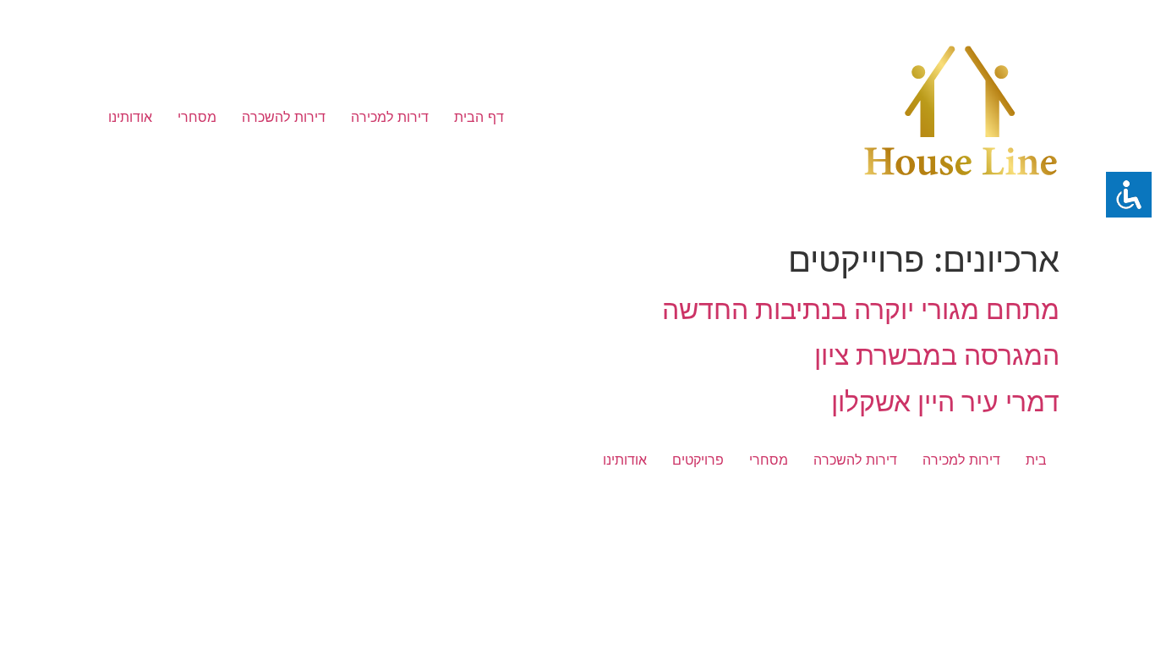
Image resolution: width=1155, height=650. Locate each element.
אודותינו (130, 116)
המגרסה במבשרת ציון (936, 355)
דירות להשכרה (284, 116)
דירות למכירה (390, 116)
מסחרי (197, 116)
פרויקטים (698, 459)
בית (1036, 459)
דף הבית (479, 116)
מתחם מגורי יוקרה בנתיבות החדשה (860, 309)
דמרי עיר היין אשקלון (945, 401)
